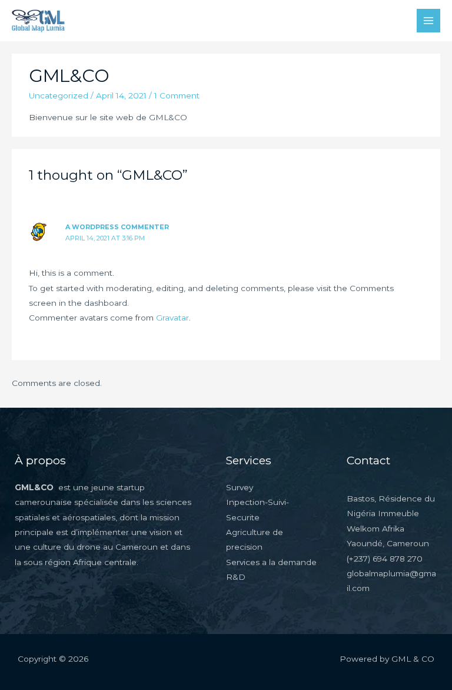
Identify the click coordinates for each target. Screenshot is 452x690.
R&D (235, 577)
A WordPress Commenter (117, 227)
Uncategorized (58, 95)
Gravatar (172, 317)
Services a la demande (271, 562)
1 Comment (177, 95)
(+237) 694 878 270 (385, 558)
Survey (239, 487)
